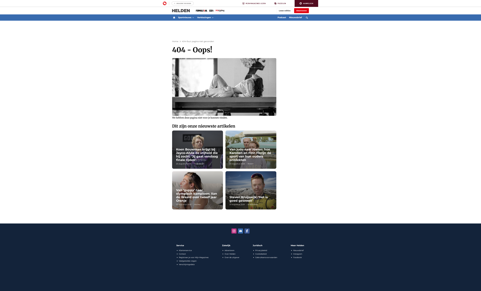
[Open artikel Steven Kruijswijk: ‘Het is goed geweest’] (250, 190)
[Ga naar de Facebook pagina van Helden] (247, 231)
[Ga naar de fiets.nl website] (211, 11)
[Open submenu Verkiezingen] (213, 18)
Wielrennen (199, 164)
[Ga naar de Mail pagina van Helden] (240, 231)
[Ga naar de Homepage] (181, 10)
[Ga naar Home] (174, 17)
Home (175, 41)
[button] (306, 3)
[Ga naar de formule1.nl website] (201, 11)
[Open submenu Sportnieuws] (193, 18)
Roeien (251, 164)
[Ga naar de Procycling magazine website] (220, 11)
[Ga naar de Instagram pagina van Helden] (233, 231)
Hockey (197, 204)
